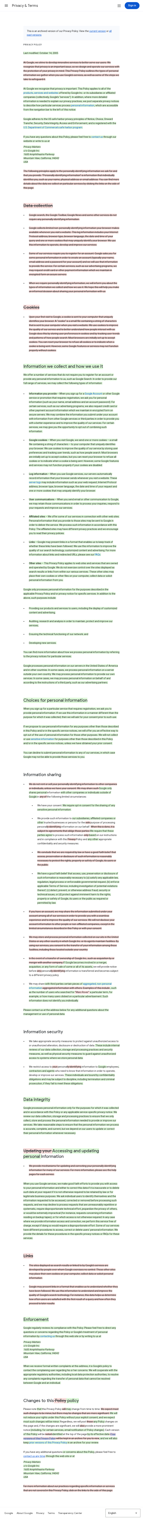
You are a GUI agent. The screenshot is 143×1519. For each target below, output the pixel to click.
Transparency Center (70, 1513)
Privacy (40, 1513)
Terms (51, 1513)
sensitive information (42, 739)
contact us (97, 136)
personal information (82, 105)
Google (8, 1513)
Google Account (93, 393)
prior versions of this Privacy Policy (48, 1442)
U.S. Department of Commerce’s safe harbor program (52, 127)
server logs (35, 482)
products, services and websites (40, 92)
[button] (6, 5)
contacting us (47, 1336)
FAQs (97, 554)
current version (97, 31)
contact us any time (34, 1456)
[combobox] (123, 1513)
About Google (25, 1513)
